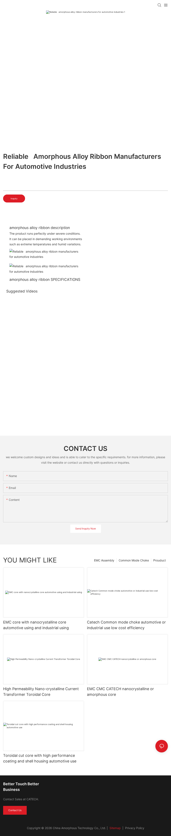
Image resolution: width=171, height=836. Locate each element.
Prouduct (159, 560)
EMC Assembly (104, 560)
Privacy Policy (134, 828)
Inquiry (14, 198)
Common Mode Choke (134, 560)
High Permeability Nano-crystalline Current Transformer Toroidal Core (41, 692)
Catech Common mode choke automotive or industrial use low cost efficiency (126, 625)
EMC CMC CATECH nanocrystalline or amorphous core (120, 692)
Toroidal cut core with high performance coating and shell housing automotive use (39, 758)
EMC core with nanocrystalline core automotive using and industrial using (36, 625)
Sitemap (115, 828)
